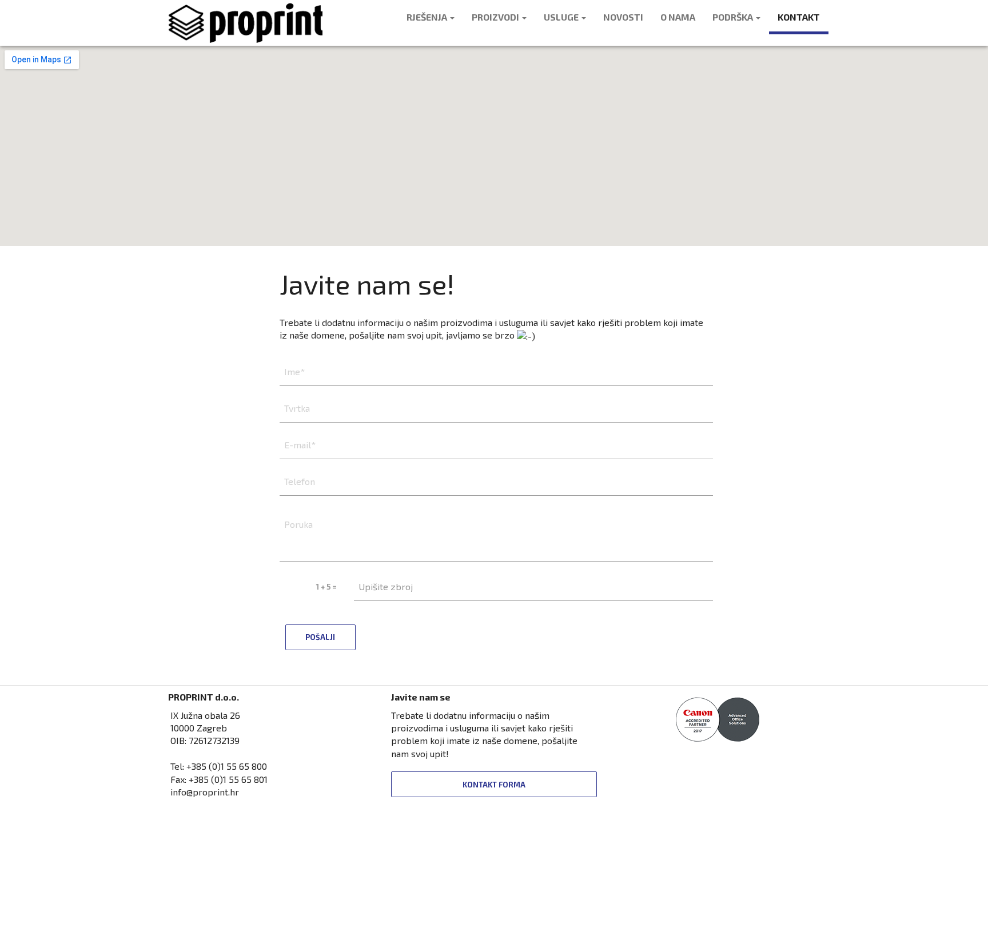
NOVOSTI (623, 16)
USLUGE (562, 16)
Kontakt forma (494, 784)
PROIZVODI (496, 16)
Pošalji (320, 637)
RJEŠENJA (428, 16)
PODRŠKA (733, 16)
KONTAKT (799, 16)
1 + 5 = (326, 586)
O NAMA (677, 16)
